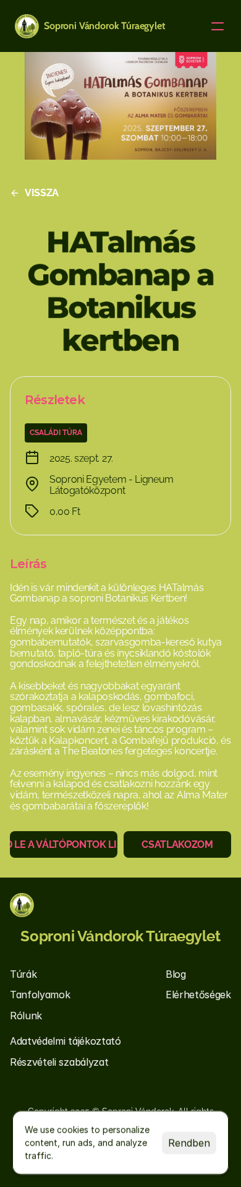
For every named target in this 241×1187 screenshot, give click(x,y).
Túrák (23, 974)
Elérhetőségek (198, 994)
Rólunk (26, 1015)
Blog (176, 974)
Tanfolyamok (40, 994)
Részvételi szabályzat (59, 1062)
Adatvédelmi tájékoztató (65, 1041)
